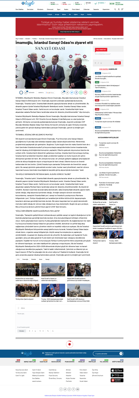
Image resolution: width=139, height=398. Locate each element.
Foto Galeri (76, 9)
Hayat (82, 14)
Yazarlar (96, 9)
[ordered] (40, 331)
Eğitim (76, 14)
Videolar (87, 9)
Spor (58, 9)
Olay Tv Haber (19, 38)
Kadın (66, 9)
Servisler (30, 9)
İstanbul (33, 259)
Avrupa (57, 14)
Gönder (21, 331)
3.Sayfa (50, 14)
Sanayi (47, 259)
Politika (89, 14)
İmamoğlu (25, 259)
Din (70, 14)
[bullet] (43, 331)
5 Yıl (18, 259)
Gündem (40, 9)
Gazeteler (106, 9)
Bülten (64, 14)
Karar (40, 259)
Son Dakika (19, 9)
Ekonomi (50, 9)
